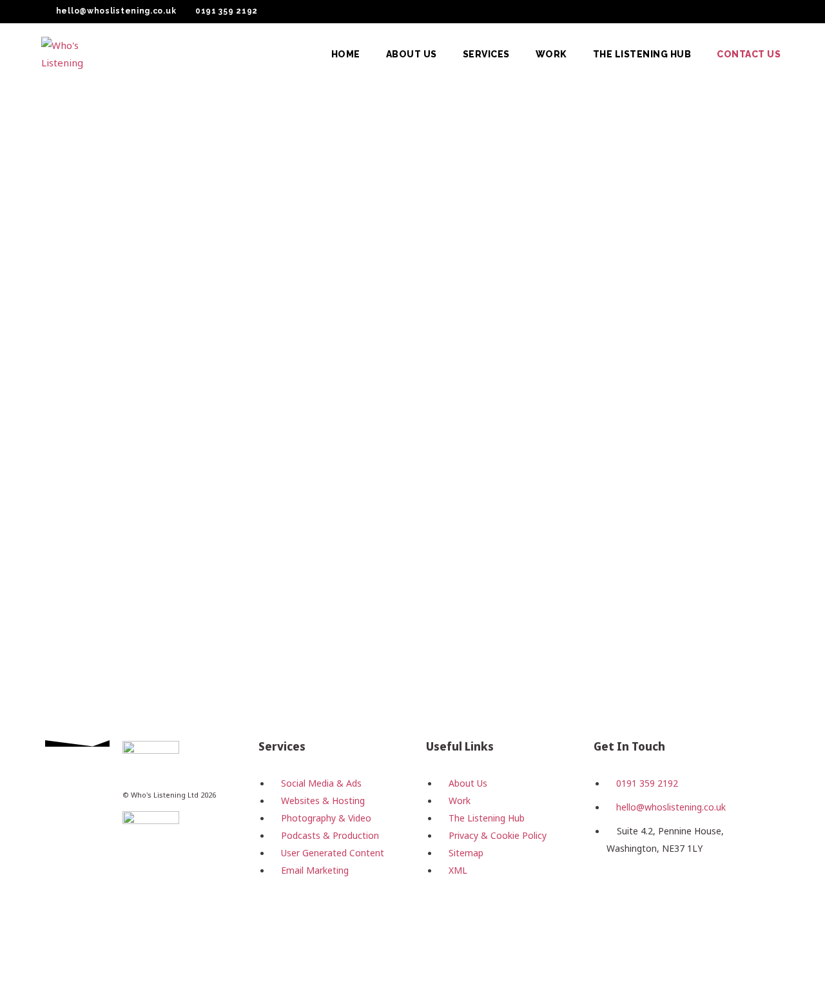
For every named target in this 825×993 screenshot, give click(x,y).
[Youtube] (610, 933)
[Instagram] (651, 896)
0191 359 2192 (226, 10)
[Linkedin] (692, 896)
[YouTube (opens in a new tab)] (764, 11)
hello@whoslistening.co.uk (116, 10)
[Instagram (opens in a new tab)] (733, 11)
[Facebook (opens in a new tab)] (717, 11)
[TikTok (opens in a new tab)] (778, 11)
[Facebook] (610, 896)
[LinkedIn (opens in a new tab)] (748, 11)
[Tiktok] (733, 896)
